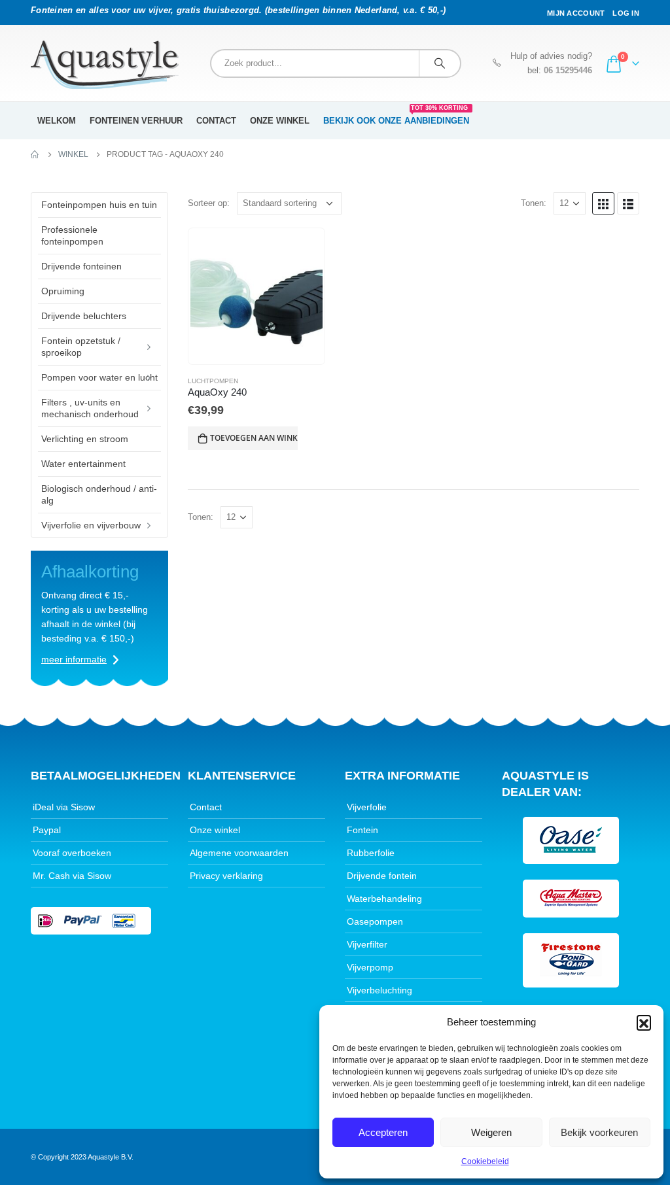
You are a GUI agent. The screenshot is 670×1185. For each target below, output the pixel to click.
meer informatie (74, 659)
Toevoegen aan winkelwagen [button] (254, 437)
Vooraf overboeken (72, 853)
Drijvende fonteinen (81, 266)
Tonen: (533, 203)
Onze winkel (279, 121)
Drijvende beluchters (83, 316)
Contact (216, 121)
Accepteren (383, 1132)
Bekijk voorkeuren (599, 1132)
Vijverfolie (367, 807)
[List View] (628, 203)
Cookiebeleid (485, 1161)
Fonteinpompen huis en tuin (99, 204)
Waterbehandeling (384, 898)
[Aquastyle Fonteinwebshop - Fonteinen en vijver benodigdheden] (105, 65)
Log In (625, 13)
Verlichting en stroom (84, 439)
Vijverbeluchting (379, 990)
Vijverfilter (367, 944)
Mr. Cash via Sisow (72, 875)
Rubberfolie (371, 853)
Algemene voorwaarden (239, 853)
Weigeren (491, 1132)
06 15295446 (568, 70)
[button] (643, 1022)
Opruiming (62, 291)
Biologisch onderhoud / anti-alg (99, 494)
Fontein (362, 830)
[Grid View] (603, 203)
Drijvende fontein (382, 875)
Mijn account (576, 13)
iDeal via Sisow (64, 807)
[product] (256, 296)
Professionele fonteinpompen (72, 235)
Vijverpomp (370, 967)
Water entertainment (83, 463)
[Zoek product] (439, 63)
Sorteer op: (209, 203)
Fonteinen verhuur (136, 121)
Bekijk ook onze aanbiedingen (396, 116)
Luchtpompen (213, 381)
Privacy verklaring (226, 875)
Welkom (56, 121)
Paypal (47, 830)
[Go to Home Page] (35, 154)
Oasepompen (375, 921)
